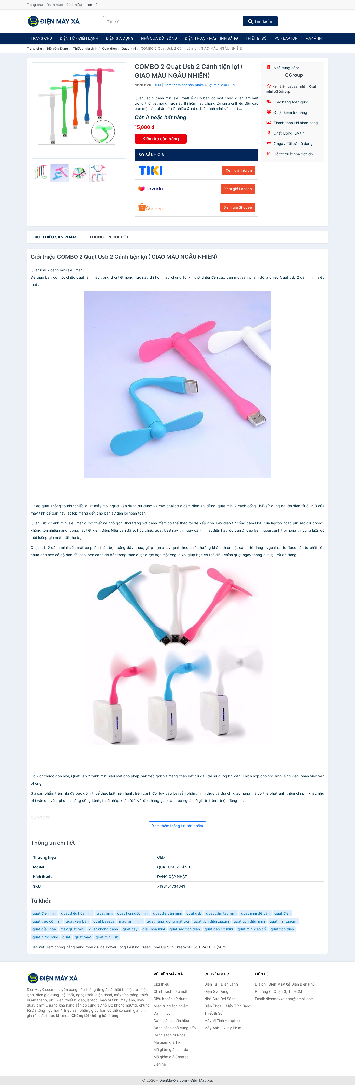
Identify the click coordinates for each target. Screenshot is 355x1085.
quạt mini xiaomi (283, 921)
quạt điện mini (44, 913)
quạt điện (282, 913)
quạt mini (105, 913)
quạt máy (83, 937)
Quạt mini (129, 48)
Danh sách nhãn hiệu (171, 1020)
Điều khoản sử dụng (171, 998)
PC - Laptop (286, 38)
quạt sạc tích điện (184, 929)
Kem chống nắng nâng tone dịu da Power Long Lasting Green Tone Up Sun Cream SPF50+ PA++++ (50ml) (137, 947)
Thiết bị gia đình (85, 48)
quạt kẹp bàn (77, 921)
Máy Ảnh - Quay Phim (222, 1028)
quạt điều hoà (44, 929)
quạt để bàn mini (167, 913)
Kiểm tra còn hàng (160, 138)
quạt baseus (103, 921)
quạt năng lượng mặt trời (168, 921)
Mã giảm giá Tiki (167, 1042)
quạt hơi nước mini (132, 913)
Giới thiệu (74, 5)
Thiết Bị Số (256, 38)
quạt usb (193, 913)
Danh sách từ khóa (170, 1035)
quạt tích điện (282, 929)
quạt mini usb (107, 937)
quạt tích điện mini (249, 921)
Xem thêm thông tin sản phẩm (177, 825)
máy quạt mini (72, 929)
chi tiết (109, 237)
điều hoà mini (153, 929)
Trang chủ (35, 5)
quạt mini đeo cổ (252, 929)
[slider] (40, 173)
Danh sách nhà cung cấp (175, 1028)
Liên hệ (91, 5)
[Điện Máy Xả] (53, 978)
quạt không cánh (103, 929)
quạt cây (130, 929)
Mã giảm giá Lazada (171, 1049)
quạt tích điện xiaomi (211, 921)
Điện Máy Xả (201, 1080)
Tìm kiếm (262, 21)
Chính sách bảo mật (170, 991)
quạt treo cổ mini (46, 921)
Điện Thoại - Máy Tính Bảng (211, 38)
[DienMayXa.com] (54, 21)
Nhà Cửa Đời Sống (159, 38)
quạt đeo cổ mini (219, 929)
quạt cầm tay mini (221, 913)
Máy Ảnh (313, 38)
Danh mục (55, 5)
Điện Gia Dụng (119, 38)
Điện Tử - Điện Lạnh (79, 38)
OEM (157, 85)
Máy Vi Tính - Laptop (222, 1020)
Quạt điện (109, 48)
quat (66, 937)
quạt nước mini (45, 937)
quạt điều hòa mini (76, 913)
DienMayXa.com (173, 1080)
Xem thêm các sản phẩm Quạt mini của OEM (200, 85)
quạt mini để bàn (255, 913)
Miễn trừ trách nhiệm (171, 1006)
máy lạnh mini (130, 921)
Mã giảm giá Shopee (171, 1057)
